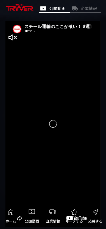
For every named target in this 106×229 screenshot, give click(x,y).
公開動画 (32, 221)
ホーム (10, 221)
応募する (95, 221)
